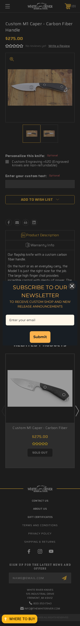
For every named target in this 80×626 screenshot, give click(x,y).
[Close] (72, 286)
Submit (40, 337)
